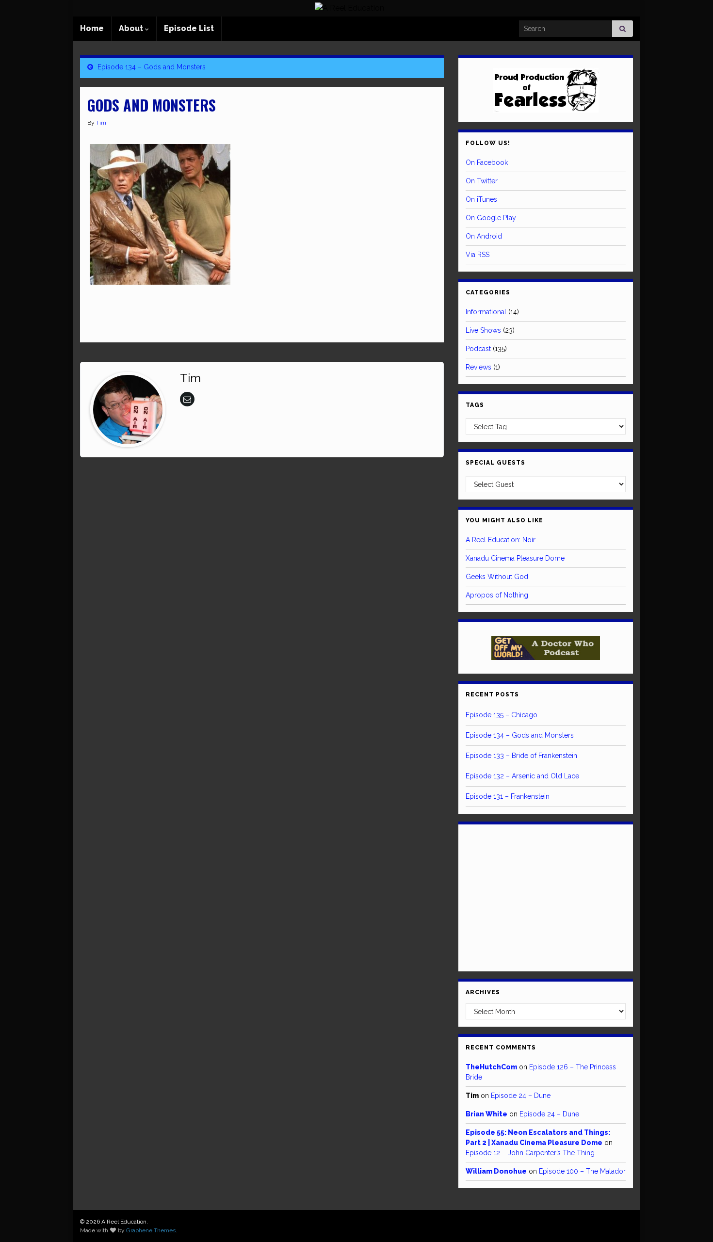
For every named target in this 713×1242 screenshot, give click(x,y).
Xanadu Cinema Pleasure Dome (515, 558)
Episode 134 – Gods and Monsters (151, 67)
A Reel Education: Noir (500, 540)
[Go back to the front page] (349, 8)
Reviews (478, 367)
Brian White (486, 1114)
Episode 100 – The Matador (582, 1171)
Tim (101, 122)
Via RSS (477, 254)
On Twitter (482, 181)
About (132, 28)
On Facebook (487, 162)
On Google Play (491, 218)
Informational (486, 312)
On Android (484, 236)
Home (92, 28)
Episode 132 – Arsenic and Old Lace (522, 776)
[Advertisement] (200, 313)
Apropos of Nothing (497, 595)
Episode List (189, 28)
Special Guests (495, 462)
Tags (475, 405)
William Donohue (496, 1171)
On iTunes (481, 199)
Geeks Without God (497, 577)
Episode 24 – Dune (521, 1095)
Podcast (478, 349)
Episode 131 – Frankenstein (508, 796)
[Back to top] (691, 1220)
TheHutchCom (491, 1067)
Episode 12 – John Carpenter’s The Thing (530, 1153)
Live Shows (483, 330)
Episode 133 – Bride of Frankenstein (521, 755)
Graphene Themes (151, 1230)
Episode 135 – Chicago (501, 715)
